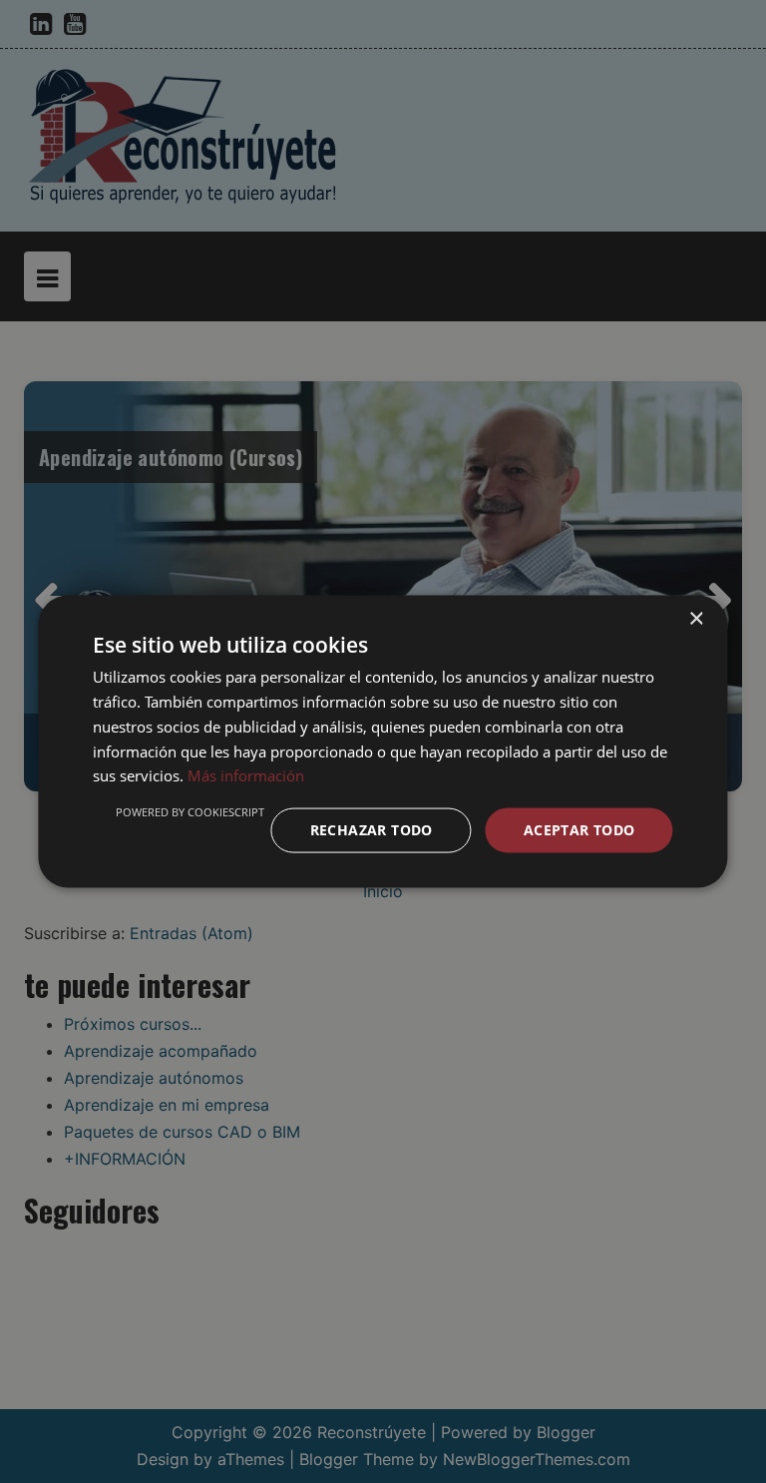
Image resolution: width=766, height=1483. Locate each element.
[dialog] (383, 741)
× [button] (695, 619)
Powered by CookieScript (190, 811)
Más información (246, 775)
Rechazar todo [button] (371, 829)
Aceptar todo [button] (579, 829)
